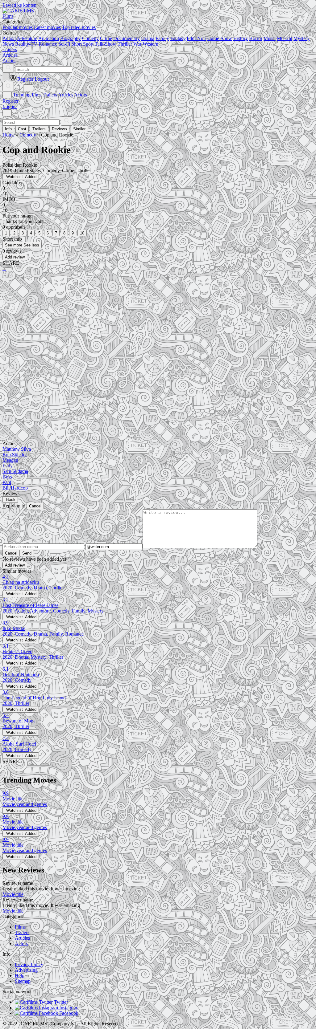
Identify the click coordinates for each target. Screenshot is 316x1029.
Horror (255, 38)
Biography (70, 38)
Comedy (90, 38)
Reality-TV (26, 44)
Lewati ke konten (19, 5)
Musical (284, 38)
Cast (22, 129)
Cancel (35, 506)
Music (270, 38)
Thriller (125, 44)
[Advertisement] (158, 324)
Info (8, 129)
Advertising (26, 970)
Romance (48, 44)
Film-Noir (196, 38)
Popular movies (17, 27)
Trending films (27, 94)
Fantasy (177, 38)
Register (10, 101)
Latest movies (47, 27)
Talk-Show (105, 44)
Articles (65, 94)
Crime (106, 38)
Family (162, 38)
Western (150, 44)
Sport (88, 44)
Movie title (12, 894)
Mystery (301, 38)
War (137, 44)
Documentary (126, 38)
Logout (9, 106)
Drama (147, 38)
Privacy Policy (29, 964)
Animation (48, 38)
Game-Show (219, 38)
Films (20, 926)
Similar (79, 129)
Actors (80, 94)
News (8, 44)
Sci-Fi (64, 44)
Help (19, 975)
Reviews (59, 129)
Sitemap (23, 981)
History (240, 38)
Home (8, 134)
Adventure (27, 38)
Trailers (50, 94)
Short (76, 44)
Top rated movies (79, 27)
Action (9, 38)
